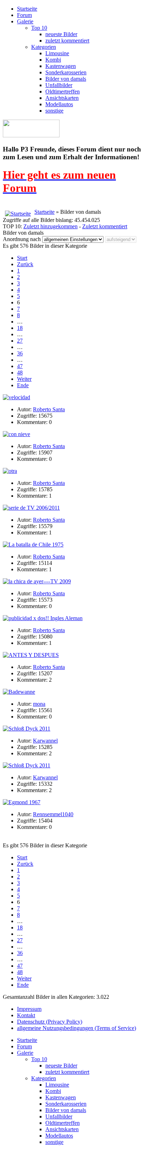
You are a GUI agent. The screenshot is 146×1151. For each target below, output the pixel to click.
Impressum (29, 1009)
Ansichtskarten (62, 98)
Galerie (25, 21)
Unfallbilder (58, 85)
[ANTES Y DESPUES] (31, 655)
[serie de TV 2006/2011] (31, 508)
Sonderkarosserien (65, 72)
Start (22, 258)
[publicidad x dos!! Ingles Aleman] (43, 618)
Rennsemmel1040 (53, 814)
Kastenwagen (60, 66)
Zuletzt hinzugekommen (50, 226)
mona (39, 704)
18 (20, 328)
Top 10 (39, 28)
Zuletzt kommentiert (104, 226)
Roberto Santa (49, 409)
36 (20, 353)
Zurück (25, 264)
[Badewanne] (19, 692)
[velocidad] (16, 397)
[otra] (10, 471)
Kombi (53, 60)
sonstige (54, 111)
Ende (23, 385)
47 (20, 366)
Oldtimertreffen (62, 91)
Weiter (24, 379)
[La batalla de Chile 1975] (33, 545)
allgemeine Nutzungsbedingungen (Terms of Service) (76, 1028)
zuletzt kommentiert (67, 41)
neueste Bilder (61, 34)
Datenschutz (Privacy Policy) (49, 1022)
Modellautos (59, 104)
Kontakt (26, 1015)
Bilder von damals (65, 79)
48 (20, 373)
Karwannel (45, 741)
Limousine (57, 53)
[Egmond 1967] (21, 802)
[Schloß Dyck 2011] (26, 729)
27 (20, 341)
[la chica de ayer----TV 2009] (37, 581)
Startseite (27, 9)
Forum (24, 15)
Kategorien (43, 47)
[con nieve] (16, 434)
